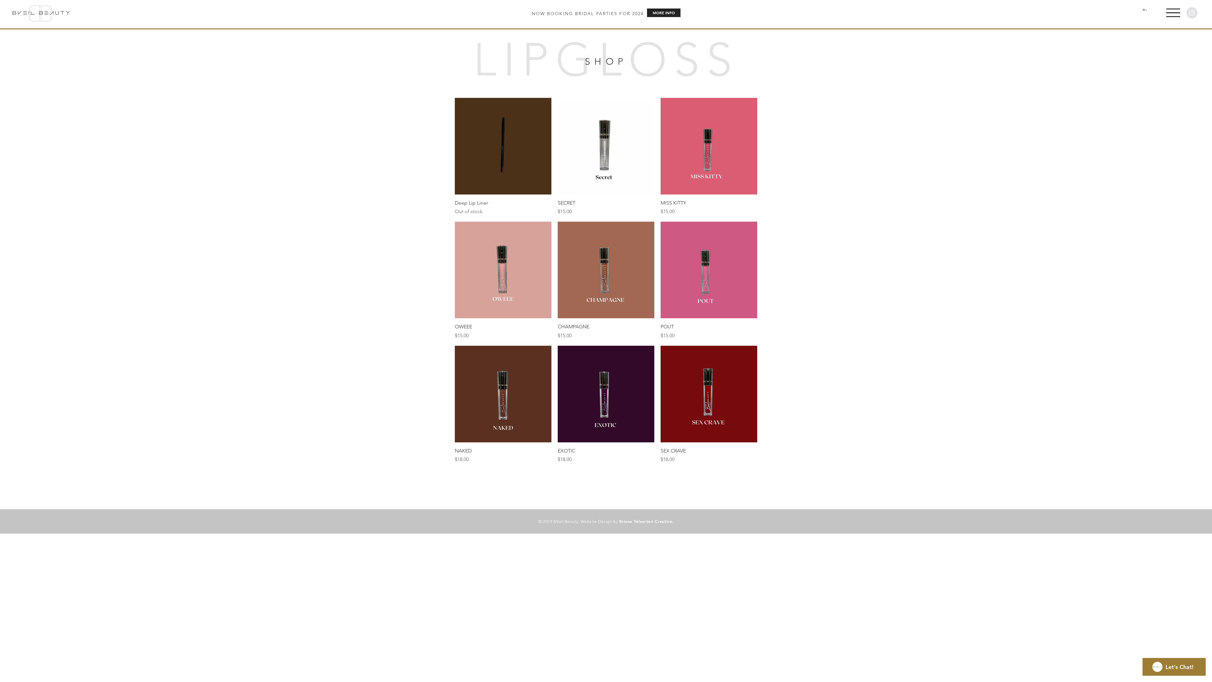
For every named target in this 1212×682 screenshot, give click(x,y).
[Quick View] (503, 146)
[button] (1173, 13)
